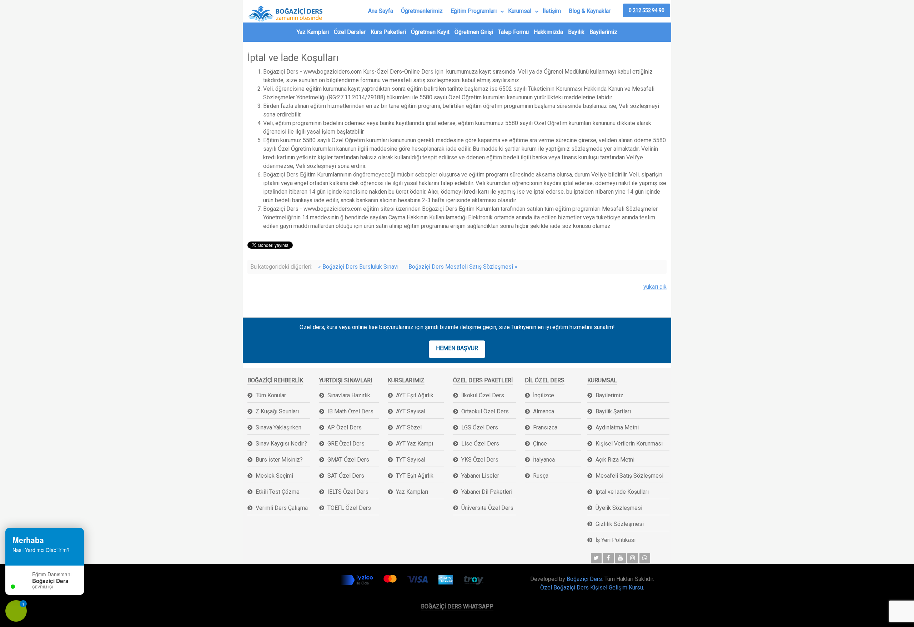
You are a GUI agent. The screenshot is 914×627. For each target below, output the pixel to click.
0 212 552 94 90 (646, 10)
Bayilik (576, 32)
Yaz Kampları (313, 32)
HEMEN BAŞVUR (457, 348)
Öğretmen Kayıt (430, 32)
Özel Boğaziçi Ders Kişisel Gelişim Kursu (591, 587)
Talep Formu (513, 32)
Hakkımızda (548, 32)
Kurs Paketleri (388, 32)
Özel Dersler (350, 32)
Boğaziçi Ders (584, 579)
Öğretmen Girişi (474, 32)
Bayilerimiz (603, 32)
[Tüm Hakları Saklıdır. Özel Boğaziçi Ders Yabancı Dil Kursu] (280, 581)
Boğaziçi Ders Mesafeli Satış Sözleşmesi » (462, 266)
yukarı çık (655, 286)
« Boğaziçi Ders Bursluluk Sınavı (358, 266)
